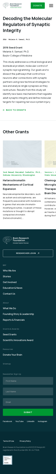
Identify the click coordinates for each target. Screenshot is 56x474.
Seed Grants (10, 334)
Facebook (7, 421)
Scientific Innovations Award (18, 340)
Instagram (42, 421)
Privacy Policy (25, 441)
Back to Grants (16, 110)
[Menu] (51, 5)
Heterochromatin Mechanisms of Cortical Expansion (18, 185)
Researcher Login (26, 253)
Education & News (12, 287)
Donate (37, 5)
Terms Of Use (8, 441)
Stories (7, 276)
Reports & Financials (14, 319)
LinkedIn (30, 421)
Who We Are (9, 270)
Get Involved (10, 282)
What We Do (9, 308)
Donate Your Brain (12, 354)
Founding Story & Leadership (18, 314)
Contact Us (9, 293)
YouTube (20, 421)
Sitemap (7, 364)
